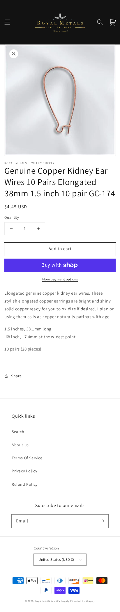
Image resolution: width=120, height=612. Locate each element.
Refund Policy (25, 484)
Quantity (11, 217)
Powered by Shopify (82, 600)
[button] (7, 22)
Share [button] (16, 375)
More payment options (60, 279)
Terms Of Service (27, 457)
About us (20, 444)
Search (18, 431)
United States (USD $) (56, 559)
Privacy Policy (24, 471)
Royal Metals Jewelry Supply (52, 600)
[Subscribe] (102, 521)
